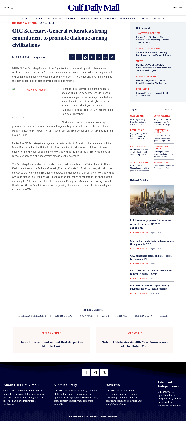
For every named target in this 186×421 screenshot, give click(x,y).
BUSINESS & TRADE (24, 23)
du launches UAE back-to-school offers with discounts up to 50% (140, 152)
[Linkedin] (92, 57)
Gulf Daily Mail (22, 57)
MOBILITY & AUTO (139, 162)
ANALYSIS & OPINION (148, 33)
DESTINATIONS (137, 130)
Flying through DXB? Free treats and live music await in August (139, 136)
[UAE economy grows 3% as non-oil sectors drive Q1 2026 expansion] (152, 200)
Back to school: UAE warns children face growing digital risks (162, 138)
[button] (8, 8)
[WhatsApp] (85, 57)
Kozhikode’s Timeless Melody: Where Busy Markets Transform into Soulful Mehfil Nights (153, 68)
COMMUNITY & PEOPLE (149, 48)
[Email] (99, 57)
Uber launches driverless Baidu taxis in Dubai (164, 167)
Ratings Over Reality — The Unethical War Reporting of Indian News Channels (152, 40)
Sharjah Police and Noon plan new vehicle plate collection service (139, 168)
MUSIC (139, 61)
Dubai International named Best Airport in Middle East (51, 344)
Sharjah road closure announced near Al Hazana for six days (162, 122)
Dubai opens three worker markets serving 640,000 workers (163, 154)
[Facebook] (72, 57)
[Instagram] (95, 372)
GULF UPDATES (137, 116)
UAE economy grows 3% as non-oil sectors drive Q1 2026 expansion (150, 224)
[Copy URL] (112, 57)
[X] (79, 57)
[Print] (105, 57)
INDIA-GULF (142, 89)
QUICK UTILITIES (162, 116)
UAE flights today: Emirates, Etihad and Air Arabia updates (138, 122)
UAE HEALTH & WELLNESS (161, 131)
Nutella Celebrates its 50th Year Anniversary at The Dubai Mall (134, 344)
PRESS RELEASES (138, 146)
